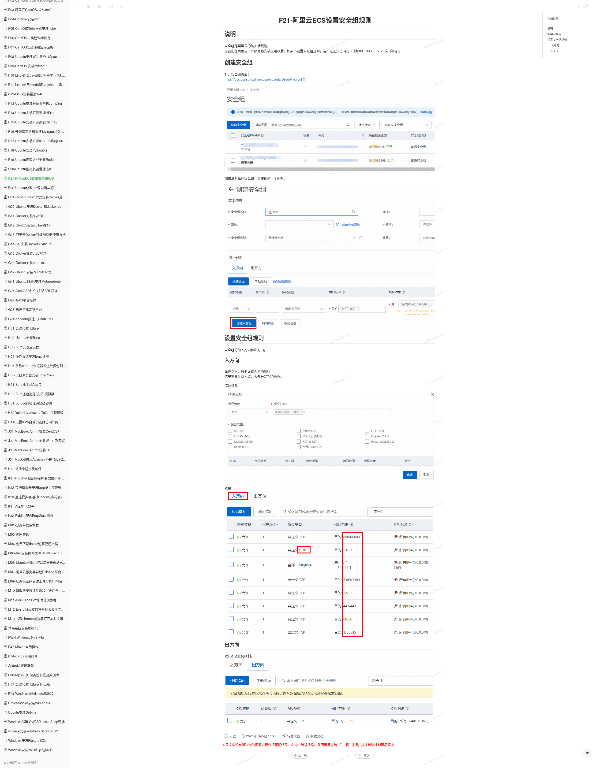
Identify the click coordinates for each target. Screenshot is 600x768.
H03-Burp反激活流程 (23, 347)
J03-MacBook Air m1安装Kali (29, 450)
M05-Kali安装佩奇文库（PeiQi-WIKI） (35, 553)
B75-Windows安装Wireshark (28, 703)
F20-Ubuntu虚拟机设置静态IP (29, 169)
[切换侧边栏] (77, 6)
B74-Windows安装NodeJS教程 (30, 693)
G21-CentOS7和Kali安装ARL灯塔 (32, 290)
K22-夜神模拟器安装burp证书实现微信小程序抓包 (38, 487)
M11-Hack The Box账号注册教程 (31, 599)
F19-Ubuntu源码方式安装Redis (30, 159)
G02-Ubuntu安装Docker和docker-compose (38, 206)
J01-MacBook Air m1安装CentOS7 (33, 431)
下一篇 (362, 755)
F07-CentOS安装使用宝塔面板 (30, 47)
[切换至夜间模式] (121, 6)
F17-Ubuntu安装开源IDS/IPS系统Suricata (38, 140)
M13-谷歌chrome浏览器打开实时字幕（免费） (38, 618)
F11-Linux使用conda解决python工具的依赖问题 (38, 84)
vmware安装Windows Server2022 (32, 731)
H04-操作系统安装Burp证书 (28, 356)
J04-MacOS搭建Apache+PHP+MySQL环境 (38, 459)
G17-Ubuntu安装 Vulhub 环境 (29, 272)
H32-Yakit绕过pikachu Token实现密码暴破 (38, 412)
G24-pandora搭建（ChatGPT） (31, 318)
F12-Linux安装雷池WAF (25, 94)
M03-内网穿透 (18, 534)
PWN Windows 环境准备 (25, 637)
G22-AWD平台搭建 (21, 300)
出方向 (555, 51)
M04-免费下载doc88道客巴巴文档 (32, 543)
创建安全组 (554, 34)
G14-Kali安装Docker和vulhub (29, 243)
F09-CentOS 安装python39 (27, 65)
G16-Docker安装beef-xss (26, 262)
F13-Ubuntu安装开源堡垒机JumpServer (37, 103)
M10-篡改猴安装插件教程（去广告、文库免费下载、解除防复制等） (38, 590)
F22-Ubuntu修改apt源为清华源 (30, 187)
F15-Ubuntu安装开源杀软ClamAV (32, 122)
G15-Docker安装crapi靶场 (27, 253)
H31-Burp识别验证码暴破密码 (29, 403)
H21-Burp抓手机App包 (24, 384)
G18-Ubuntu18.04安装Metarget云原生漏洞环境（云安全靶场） (38, 281)
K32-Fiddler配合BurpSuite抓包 (30, 515)
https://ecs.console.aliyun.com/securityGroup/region (263, 79)
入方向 (555, 45)
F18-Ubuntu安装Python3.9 (27, 150)
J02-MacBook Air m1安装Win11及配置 (36, 440)
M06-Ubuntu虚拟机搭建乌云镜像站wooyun (38, 562)
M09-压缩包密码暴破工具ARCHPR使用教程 (38, 581)
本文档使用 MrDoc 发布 (18, 762)
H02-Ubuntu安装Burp (23, 337)
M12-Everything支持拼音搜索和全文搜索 (37, 609)
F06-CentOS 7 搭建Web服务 (29, 37)
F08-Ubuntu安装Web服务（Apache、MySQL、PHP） (38, 56)
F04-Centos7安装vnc (23, 19)
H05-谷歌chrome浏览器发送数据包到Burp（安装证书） (38, 365)
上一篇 (302, 755)
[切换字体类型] (111, 6)
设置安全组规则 (557, 39)
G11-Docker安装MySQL (25, 215)
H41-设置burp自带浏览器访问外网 (32, 421)
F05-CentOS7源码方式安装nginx (31, 28)
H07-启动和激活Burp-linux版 (28, 684)
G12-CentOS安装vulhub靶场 (28, 225)
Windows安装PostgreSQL (26, 740)
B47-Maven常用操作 (22, 646)
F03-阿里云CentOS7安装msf (29, 9)
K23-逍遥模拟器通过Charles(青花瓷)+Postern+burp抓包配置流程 (38, 496)
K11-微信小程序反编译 (24, 468)
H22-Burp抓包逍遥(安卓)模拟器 (30, 393)
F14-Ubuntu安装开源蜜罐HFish (30, 112)
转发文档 (293, 736)
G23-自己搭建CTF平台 (24, 309)
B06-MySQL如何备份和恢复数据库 (33, 674)
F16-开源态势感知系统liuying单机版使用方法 (38, 131)
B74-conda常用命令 (22, 656)
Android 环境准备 (20, 665)
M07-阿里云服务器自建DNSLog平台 (34, 571)
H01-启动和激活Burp (23, 328)
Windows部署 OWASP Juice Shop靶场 (36, 721)
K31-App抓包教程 (20, 506)
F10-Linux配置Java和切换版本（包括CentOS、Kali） (38, 75)
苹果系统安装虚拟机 (22, 628)
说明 (550, 28)
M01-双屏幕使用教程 (23, 525)
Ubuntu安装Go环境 (22, 712)
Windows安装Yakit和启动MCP (29, 749)
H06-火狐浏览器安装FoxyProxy (30, 375)
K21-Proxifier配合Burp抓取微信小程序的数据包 (38, 478)
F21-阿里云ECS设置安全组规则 (31, 178)
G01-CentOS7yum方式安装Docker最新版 (38, 197)
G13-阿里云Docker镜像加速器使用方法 (36, 234)
